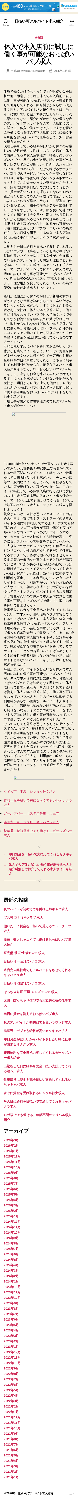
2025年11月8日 (62, 70)
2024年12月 (12, 1221)
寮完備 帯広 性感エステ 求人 (24, 953)
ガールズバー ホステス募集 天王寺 (31, 813)
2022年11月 (12, 1357)
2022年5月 (11, 1390)
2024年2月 (11, 1276)
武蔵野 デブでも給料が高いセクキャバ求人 (36, 1031)
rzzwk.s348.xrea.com (33, 70)
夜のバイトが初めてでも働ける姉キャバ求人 (36, 909)
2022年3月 (11, 1401)
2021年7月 (11, 1444)
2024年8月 (11, 1243)
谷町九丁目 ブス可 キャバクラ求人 (31, 822)
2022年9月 (11, 1368)
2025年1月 (11, 1216)
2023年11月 (12, 1292)
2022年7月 (11, 1379)
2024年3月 (11, 1270)
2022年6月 (11, 1385)
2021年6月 (11, 1450)
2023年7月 (11, 1314)
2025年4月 (11, 1200)
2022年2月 (11, 1406)
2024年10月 (12, 1232)
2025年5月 (11, 1194)
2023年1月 (11, 1346)
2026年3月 (11, 1140)
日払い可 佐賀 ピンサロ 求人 (24, 983)
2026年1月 (11, 1151)
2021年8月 (11, 1439)
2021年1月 (11, 1477)
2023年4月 (11, 1330)
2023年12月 (12, 1287)
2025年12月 (12, 1156)
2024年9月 (11, 1238)
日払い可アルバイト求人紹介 (39, 21)
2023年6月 (11, 1319)
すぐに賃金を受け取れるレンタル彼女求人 (34, 1093)
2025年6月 (11, 1189)
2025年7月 (11, 1183)
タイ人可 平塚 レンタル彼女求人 (30, 792)
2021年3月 (11, 1466)
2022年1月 (11, 1412)
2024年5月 (11, 1259)
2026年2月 (11, 1145)
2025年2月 (11, 1211)
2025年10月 (12, 1167)
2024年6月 (11, 1254)
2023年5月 (11, 1325)
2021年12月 (12, 1417)
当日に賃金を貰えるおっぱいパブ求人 (31, 1014)
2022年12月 (12, 1352)
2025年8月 (11, 1178)
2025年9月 (11, 1173)
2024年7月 (11, 1249)
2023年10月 (12, 1298)
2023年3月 (11, 1336)
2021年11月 (12, 1423)
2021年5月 (11, 1455)
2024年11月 (12, 1227)
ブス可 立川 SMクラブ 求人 (23, 917)
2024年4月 (11, 1265)
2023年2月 (11, 1341)
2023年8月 (11, 1308)
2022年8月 (11, 1374)
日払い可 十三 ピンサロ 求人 (24, 961)
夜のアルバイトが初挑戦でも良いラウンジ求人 (37, 1022)
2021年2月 (11, 1471)
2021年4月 (11, 1461)
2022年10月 (12, 1363)
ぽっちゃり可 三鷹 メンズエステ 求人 (31, 992)
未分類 (39, 37)
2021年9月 (11, 1433)
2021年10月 (12, 1428)
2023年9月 (11, 1303)
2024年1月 (11, 1281)
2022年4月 (11, 1395)
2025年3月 (11, 1205)
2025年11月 (12, 1162)
